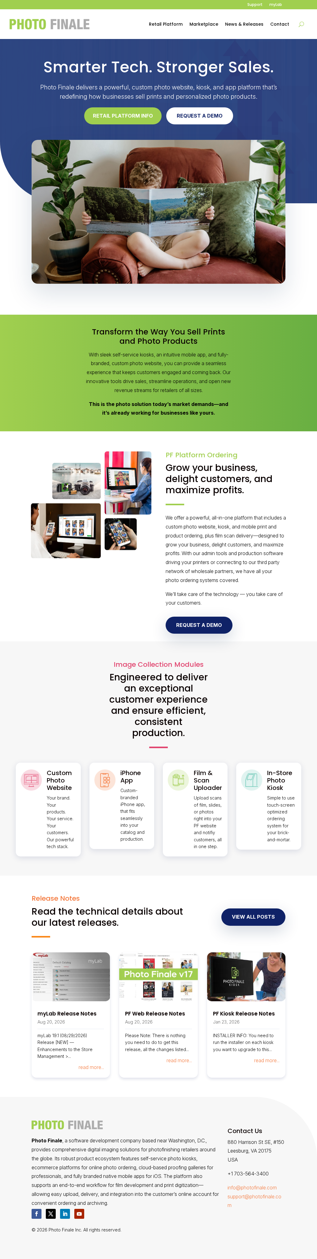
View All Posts (253, 917)
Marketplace (203, 24)
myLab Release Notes (67, 1013)
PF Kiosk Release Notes (244, 1013)
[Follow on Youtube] (79, 1214)
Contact (279, 24)
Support (255, 4)
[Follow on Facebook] (36, 1214)
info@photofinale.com (252, 1187)
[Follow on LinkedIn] (65, 1214)
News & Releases (244, 24)
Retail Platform (166, 24)
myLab (275, 4)
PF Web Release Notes (155, 1013)
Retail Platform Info (123, 116)
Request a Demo (200, 116)
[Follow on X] (51, 1214)
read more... (91, 1067)
